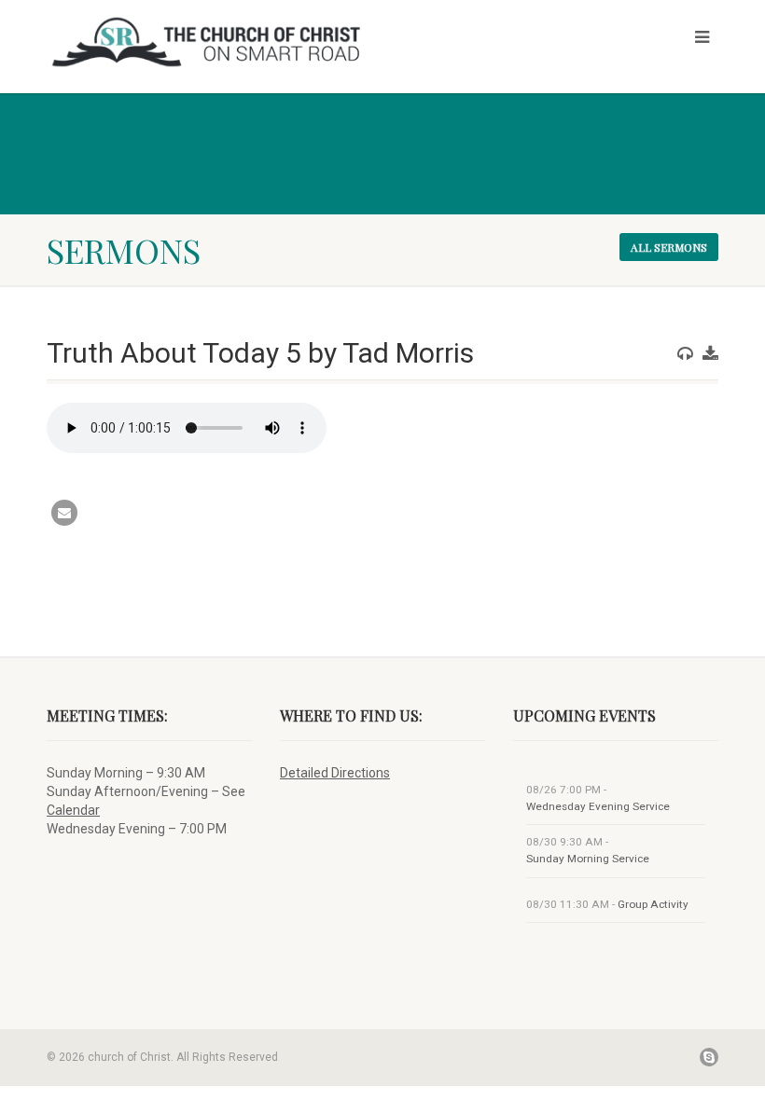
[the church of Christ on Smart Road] (208, 42)
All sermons (669, 247)
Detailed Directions (335, 772)
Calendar (73, 810)
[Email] (64, 513)
